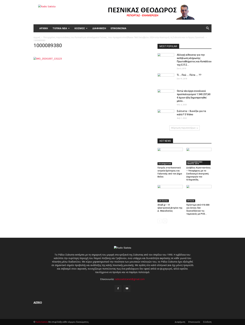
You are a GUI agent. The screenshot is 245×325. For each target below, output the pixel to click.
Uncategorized (164, 163)
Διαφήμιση (180, 322)
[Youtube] (127, 288)
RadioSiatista (42, 322)
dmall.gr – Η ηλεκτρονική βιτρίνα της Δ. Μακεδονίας (170, 208)
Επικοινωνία (194, 322)
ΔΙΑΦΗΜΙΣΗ (99, 28)
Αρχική (37, 37)
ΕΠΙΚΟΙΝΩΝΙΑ (118, 28)
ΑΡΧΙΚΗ (43, 28)
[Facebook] (118, 288)
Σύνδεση (207, 322)
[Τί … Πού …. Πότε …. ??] (166, 79)
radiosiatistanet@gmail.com (130, 279)
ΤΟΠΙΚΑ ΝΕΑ (59, 28)
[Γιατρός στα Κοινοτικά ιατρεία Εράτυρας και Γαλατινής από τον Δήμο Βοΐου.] (170, 156)
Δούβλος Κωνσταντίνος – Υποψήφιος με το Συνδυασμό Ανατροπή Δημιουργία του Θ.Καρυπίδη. (198, 173)
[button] (208, 28)
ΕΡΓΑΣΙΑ (190, 201)
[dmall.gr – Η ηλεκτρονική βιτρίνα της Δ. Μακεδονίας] (170, 193)
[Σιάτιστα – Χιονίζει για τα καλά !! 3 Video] (166, 115)
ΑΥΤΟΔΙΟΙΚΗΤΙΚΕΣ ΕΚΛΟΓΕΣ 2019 (194, 163)
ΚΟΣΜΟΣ (79, 28)
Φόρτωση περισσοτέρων (183, 127)
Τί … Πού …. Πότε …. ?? (189, 75)
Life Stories (163, 201)
